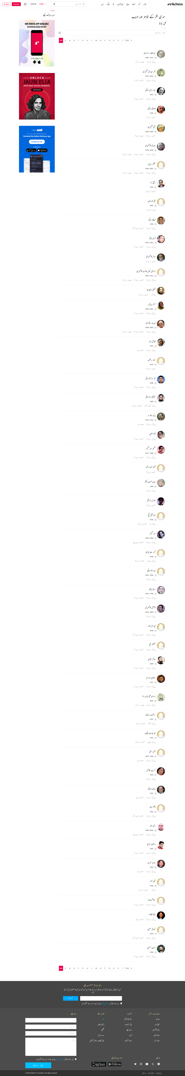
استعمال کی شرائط (151, 1073)
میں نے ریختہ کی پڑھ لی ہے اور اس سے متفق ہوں (100, 1003)
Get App (16, 4)
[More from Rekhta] (25, 4)
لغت (133, 4)
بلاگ (108, 4)
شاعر (144, 4)
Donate (6, 4)
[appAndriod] (114, 1064)
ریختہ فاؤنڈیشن (128, 1019)
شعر (139, 4)
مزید (102, 4)
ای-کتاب (120, 4)
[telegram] (135, 1064)
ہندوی (158, 1019)
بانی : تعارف (128, 1024)
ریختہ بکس (157, 1041)
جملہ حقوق (144, 1073)
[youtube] (147, 1064)
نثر (113, 4)
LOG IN (33, 4)
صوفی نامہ (157, 1024)
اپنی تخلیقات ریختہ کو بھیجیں (97, 1041)
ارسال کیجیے (35, 1065)
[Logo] (175, 4)
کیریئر (130, 1035)
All (61, 40)
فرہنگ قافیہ (101, 1024)
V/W (127, 40)
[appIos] (99, 1064)
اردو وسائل (101, 1035)
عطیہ (103, 1019)
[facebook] (159, 1064)
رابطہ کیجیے (129, 1030)
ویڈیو (127, 4)
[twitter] (153, 1064)
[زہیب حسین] (160, 949)
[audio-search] (54, 4)
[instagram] (141, 1064)
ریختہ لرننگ (156, 1035)
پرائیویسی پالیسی (105, 1003)
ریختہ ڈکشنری (156, 1030)
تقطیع (102, 1030)
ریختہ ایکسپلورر (128, 1041)
